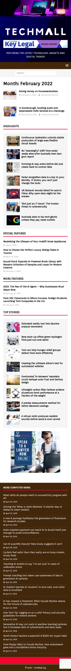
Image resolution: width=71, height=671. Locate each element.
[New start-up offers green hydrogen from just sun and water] (13, 340)
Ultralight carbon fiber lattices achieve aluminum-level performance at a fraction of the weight (42, 392)
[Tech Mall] (35, 14)
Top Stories (11, 312)
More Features (13, 278)
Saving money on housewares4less (38, 91)
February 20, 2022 (29, 114)
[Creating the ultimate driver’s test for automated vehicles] (13, 367)
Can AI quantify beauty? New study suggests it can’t (32, 544)
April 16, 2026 (11, 582)
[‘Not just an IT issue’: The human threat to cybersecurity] (13, 207)
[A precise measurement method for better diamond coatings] (13, 406)
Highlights (11, 126)
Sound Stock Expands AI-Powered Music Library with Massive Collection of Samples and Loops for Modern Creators (32, 264)
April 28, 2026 (11, 547)
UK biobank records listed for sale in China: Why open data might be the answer (41, 193)
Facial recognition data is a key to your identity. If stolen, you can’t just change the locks (42, 180)
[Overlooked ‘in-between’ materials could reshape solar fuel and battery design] (13, 380)
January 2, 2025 (12, 305)
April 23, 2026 (11, 608)
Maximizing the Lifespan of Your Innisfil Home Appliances (34, 241)
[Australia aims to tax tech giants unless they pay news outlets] (13, 220)
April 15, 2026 (11, 594)
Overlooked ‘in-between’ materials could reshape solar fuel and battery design (42, 379)
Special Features (14, 233)
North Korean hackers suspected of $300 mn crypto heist (35, 635)
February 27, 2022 (28, 95)
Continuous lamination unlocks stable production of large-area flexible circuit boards (42, 140)
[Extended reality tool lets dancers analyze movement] (13, 327)
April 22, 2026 (11, 571)
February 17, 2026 (13, 271)
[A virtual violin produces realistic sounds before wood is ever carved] (13, 420)
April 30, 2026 (11, 502)
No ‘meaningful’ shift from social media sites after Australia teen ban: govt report (41, 153)
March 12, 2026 (12, 257)
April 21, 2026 (11, 651)
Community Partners (49, 95)
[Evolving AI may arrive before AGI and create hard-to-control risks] (13, 167)
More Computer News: (17, 487)
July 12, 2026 (11, 245)
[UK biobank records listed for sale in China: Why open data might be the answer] (13, 194)
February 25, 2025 (13, 293)
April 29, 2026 (11, 525)
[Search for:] (35, 73)
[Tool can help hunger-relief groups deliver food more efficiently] (13, 353)
